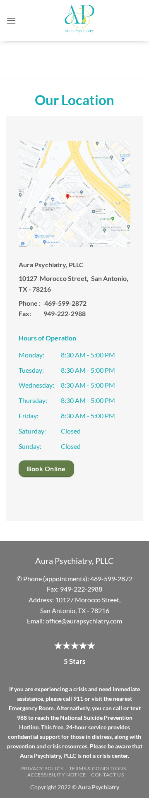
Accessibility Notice (56, 775)
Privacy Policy (42, 768)
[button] (11, 20)
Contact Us (107, 775)
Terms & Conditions (97, 768)
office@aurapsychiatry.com (84, 621)
